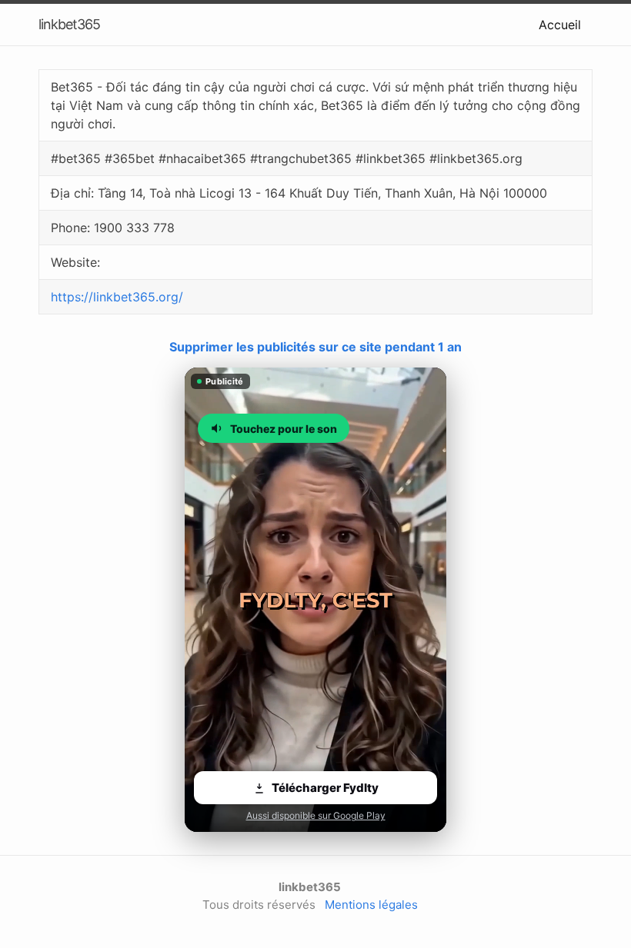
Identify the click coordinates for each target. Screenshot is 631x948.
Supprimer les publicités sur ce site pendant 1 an (315, 346)
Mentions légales (371, 904)
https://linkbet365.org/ (117, 296)
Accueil (560, 24)
